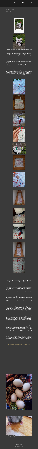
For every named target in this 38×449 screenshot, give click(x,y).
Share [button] (6, 343)
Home (9, 5)
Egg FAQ (12, 5)
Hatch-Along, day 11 (12, 411)
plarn (13, 344)
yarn (29, 344)
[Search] (31, 3)
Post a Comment (10, 412)
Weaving (27, 344)
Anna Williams (21, 446)
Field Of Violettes (16, 3)
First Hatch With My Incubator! (15, 437)
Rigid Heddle (18, 344)
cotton (8, 344)
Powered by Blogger (19, 444)
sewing (22, 344)
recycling (16, 344)
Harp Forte (11, 344)
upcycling (24, 344)
